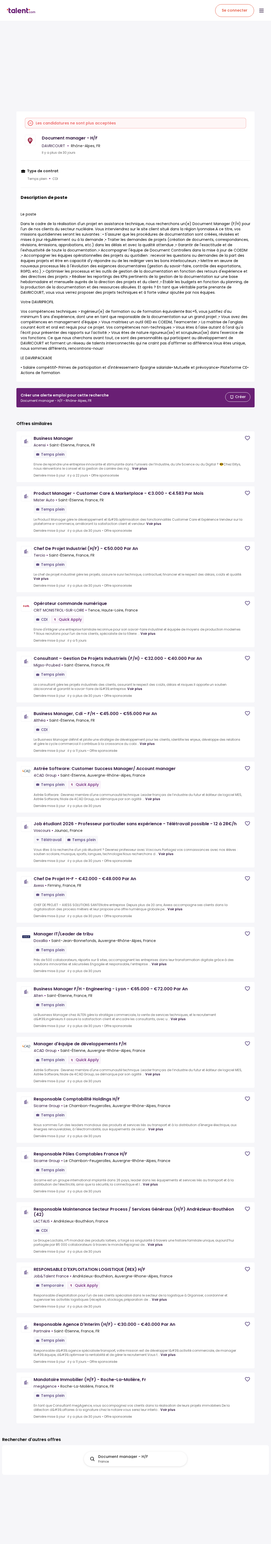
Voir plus (139, 469)
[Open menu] (261, 10)
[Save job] (247, 438)
